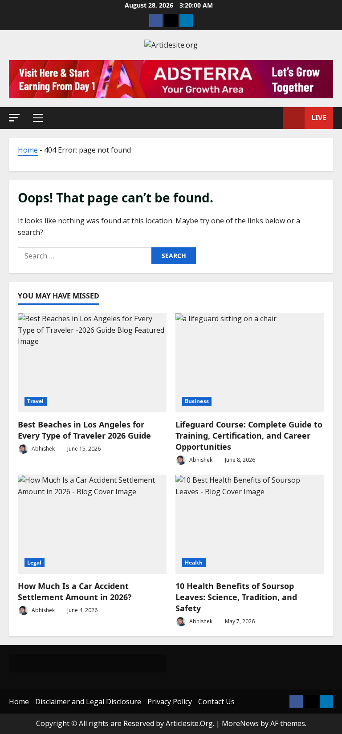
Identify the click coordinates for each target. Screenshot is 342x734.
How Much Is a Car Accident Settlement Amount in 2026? (75, 591)
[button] (14, 117)
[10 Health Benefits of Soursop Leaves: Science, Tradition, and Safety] (249, 524)
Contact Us (216, 701)
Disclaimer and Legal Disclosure (88, 701)
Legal (34, 562)
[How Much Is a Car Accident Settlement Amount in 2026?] (92, 524)
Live (318, 117)
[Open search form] (273, 117)
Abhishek (42, 448)
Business (197, 401)
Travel (35, 401)
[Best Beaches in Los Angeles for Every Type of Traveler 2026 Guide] (92, 362)
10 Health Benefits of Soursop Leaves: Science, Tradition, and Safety (236, 597)
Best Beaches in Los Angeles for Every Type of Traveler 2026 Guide (84, 430)
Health (194, 562)
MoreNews (240, 723)
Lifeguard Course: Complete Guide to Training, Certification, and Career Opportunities (248, 435)
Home (28, 150)
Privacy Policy (169, 701)
